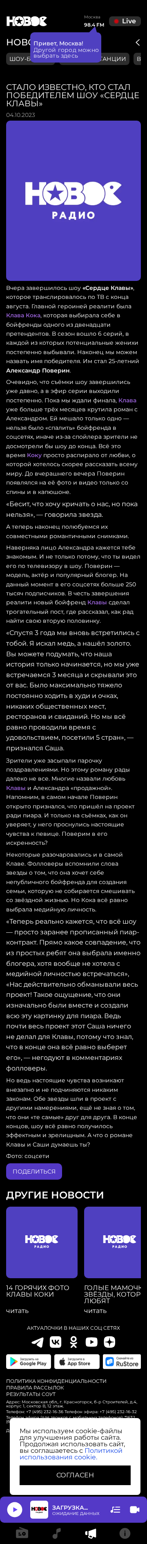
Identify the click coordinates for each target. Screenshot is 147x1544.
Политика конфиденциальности (56, 1381)
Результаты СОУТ (31, 1394)
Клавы (97, 602)
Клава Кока (23, 315)
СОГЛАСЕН (75, 1475)
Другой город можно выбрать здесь (66, 52)
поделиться (34, 1171)
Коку (34, 455)
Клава (127, 400)
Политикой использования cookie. (71, 1454)
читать (17, 1311)
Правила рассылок (35, 1387)
